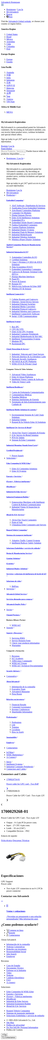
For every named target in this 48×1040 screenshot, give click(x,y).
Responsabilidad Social (16, 951)
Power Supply (18, 455)
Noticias (9, 975)
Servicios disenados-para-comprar (19, 599)
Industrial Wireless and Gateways (26, 311)
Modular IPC (17, 341)
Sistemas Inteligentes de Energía (25, 399)
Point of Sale (17, 522)
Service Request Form (21, 640)
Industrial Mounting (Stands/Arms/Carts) (21, 445)
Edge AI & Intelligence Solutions (26, 218)
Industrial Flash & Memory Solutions (27, 232)
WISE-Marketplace (14, 755)
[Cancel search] (24, 154)
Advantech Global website (19, 21)
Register (4, 146)
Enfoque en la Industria (16, 970)
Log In (20, 9)
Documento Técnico (15, 968)
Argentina (10, 41)
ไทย (8, 96)
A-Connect (11, 757)
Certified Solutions (19, 260)
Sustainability (11, 737)
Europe (9, 59)
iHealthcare (10, 487)
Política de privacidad (15, 1025)
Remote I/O (17, 284)
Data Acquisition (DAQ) (22, 267)
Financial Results (19, 704)
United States (12, 34)
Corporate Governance (21, 707)
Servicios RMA (18, 638)
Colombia (10, 46)
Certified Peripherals (14, 450)
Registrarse (11, 9)
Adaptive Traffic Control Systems (26, 540)
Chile (8, 44)
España (9, 62)
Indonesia (10, 80)
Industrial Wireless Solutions (24, 237)
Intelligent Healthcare (14, 387)
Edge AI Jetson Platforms (22, 377)
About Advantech (12, 681)
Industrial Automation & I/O (17, 252)
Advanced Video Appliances (24, 374)
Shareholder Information (22, 712)
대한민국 (10, 85)
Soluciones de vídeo (13, 581)
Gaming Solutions (13, 558)
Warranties (16, 645)
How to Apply (18, 732)
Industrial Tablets (19, 420)
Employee (10, 743)
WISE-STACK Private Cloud (24, 364)
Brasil (8, 37)
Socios (9, 610)
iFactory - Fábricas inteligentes (18, 481)
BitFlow (15, 586)
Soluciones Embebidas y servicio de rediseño (23, 548)
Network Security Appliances (24, 359)
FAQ (8, 980)
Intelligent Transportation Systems (26, 339)
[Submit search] (21, 154)
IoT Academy (17, 658)
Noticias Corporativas (15, 947)
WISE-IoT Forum (19, 663)
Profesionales (11, 717)
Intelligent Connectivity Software (26, 314)
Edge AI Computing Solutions (24, 469)
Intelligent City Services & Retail (18, 428)
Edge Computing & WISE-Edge (18, 463)
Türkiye (9, 99)
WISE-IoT (16, 625)
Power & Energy (19, 281)
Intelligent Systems (13, 322)
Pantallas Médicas (19, 397)
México (9, 39)
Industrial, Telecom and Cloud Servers (28, 354)
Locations (16, 729)
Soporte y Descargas (14, 633)
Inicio (8, 762)
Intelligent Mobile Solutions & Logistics (21, 410)
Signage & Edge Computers (23, 440)
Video (8, 973)
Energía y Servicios (14, 476)
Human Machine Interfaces (23, 276)
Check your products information (26, 643)
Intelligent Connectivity (15, 294)
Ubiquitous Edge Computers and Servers (29, 525)
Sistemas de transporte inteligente (19, 535)
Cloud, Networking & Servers (17, 349)
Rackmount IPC (18, 344)
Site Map (10, 1022)
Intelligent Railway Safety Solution (26, 543)
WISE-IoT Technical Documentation (27, 666)
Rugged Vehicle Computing (16, 530)
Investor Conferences (21, 709)
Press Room (17, 694)
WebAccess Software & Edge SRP (26, 286)
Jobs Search (11, 954)
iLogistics (10, 564)
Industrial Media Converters (23, 306)
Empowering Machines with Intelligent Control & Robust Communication (28, 503)
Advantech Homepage (10, 2)
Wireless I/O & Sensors (21, 289)
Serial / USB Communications (24, 316)
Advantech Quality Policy (16, 604)
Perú (10, 17)
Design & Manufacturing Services (19, 553)
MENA (9, 112)
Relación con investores (15, 699)
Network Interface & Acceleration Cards (29, 356)
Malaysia (10, 88)
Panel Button (6, 148)
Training (15, 727)
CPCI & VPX (18, 329)
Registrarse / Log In (14, 158)
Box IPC (15, 327)
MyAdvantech (12, 12)
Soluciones (11, 458)
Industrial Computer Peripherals (25, 334)
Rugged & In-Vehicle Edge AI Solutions (29, 422)
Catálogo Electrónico (15, 978)
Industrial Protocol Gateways (24, 309)
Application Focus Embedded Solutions (28, 208)
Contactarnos (11, 748)
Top (5, 1035)
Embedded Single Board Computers (27, 222)
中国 (8, 75)
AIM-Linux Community (22, 661)
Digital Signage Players (21, 215)
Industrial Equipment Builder (17, 497)
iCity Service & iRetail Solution (25, 435)
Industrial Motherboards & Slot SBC (27, 336)
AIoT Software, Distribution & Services (28, 205)
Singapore (10, 90)
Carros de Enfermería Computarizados (28, 392)
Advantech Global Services (16, 594)
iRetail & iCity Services (15, 515)
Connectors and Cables (16, 769)
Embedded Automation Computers (26, 269)
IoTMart (9, 752)
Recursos (15, 656)
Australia (10, 72)
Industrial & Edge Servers (16, 492)
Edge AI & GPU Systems (22, 331)
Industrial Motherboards (22, 235)
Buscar (9, 14)
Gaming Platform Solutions (23, 227)
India (8, 78)
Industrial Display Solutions (16, 569)
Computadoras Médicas (22, 395)
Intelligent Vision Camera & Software (27, 379)
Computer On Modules (21, 213)
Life (13, 725)
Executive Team (18, 689)
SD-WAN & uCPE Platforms (24, 361)
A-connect (10, 982)
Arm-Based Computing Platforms (26, 210)
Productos (10, 195)
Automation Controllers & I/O (24, 257)
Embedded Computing (14, 200)
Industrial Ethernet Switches (23, 304)
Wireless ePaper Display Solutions (26, 239)
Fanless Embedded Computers (24, 225)
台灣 (8, 93)
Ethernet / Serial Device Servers (25, 302)
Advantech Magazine (21, 691)
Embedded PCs (18, 220)
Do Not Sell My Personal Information (22, 1027)
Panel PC (16, 279)
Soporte (9, 628)
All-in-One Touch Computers (24, 520)
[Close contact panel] (2, 901)
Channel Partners (13, 615)
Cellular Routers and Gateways (25, 299)
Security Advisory (13, 671)
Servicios (10, 589)
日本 (8, 83)
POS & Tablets (18, 437)
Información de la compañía (23, 687)
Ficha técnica (6, 840)
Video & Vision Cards (21, 382)
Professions (16, 722)
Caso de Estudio (13, 965)
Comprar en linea (16, 930)
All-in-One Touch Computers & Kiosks (28, 433)
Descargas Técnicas (21, 840)
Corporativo (11, 676)
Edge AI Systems (19, 471)
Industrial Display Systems (23, 230)
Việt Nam (10, 101)
